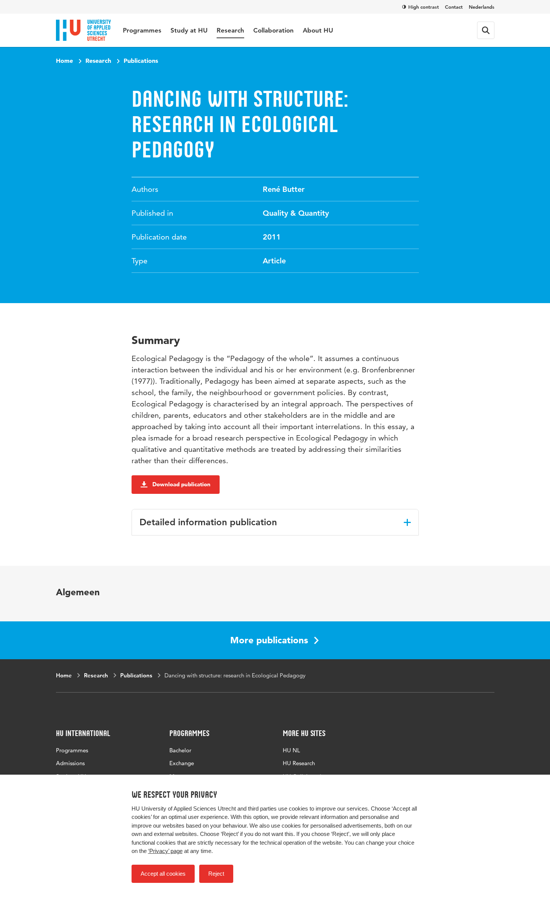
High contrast (423, 7)
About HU (318, 30)
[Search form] (485, 30)
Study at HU (189, 30)
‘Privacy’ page (165, 851)
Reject (216, 873)
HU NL (291, 750)
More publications (269, 640)
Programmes (142, 30)
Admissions (70, 763)
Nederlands (481, 7)
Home (64, 60)
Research (230, 30)
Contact (454, 7)
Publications (141, 60)
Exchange (181, 763)
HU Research (299, 763)
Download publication (181, 484)
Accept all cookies (163, 873)
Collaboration (273, 30)
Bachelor (180, 750)
